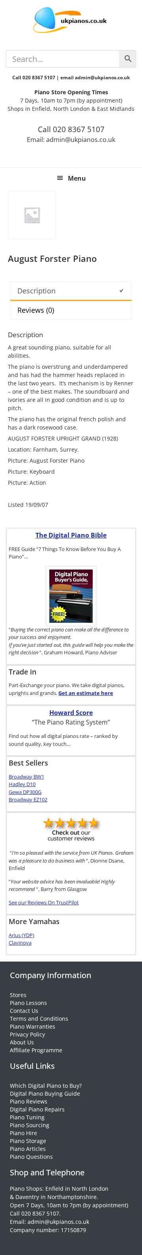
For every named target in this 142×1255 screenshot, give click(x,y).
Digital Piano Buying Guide (45, 1093)
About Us (22, 1042)
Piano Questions (31, 1156)
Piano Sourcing (29, 1125)
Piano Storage (28, 1141)
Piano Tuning (27, 1117)
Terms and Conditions (39, 1018)
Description (36, 290)
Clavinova (20, 942)
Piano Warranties (32, 1026)
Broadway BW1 (26, 776)
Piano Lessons (28, 1003)
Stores (18, 995)
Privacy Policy (27, 1034)
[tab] (71, 291)
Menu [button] (77, 178)
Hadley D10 (22, 784)
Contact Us (24, 1010)
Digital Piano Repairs (37, 1109)
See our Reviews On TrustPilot (44, 902)
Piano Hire (23, 1133)
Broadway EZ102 (28, 799)
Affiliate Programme (36, 1050)
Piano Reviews (28, 1101)
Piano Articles (28, 1148)
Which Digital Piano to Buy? (46, 1085)
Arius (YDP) (21, 935)
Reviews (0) (35, 310)
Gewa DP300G (25, 792)
